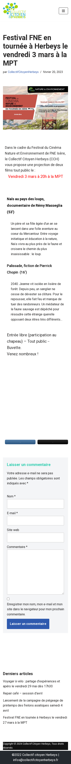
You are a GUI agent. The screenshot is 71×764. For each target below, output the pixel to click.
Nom (11, 496)
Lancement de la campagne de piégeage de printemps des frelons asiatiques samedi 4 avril (33, 705)
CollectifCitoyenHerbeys (23, 72)
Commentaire (17, 547)
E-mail (12, 513)
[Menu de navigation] (63, 11)
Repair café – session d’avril (22, 693)
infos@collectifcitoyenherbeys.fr (35, 760)
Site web (13, 530)
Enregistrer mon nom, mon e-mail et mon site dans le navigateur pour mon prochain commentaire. (35, 609)
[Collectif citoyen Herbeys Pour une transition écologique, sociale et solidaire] (15, 11)
